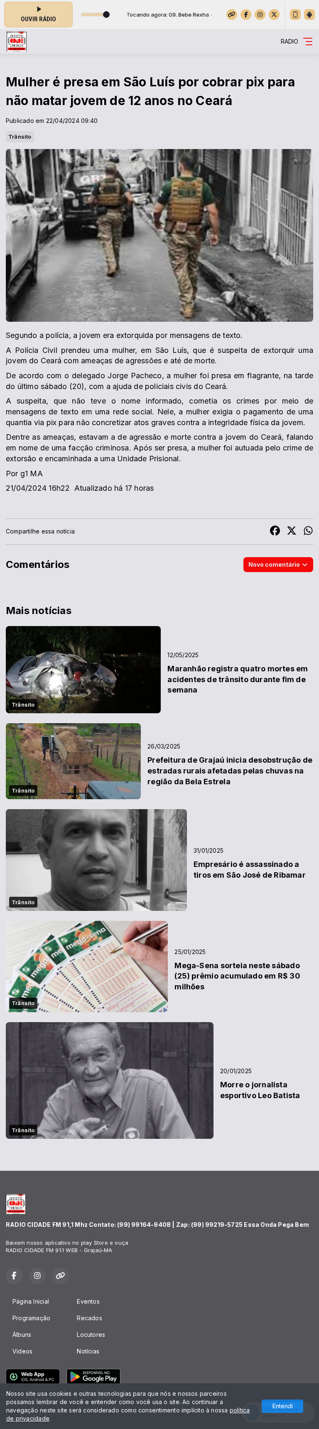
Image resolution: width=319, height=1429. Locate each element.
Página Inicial (30, 1301)
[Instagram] (260, 14)
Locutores (91, 1334)
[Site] (231, 14)
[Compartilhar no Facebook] (275, 532)
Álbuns (21, 1334)
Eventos (88, 1301)
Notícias (88, 1351)
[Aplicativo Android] (309, 14)
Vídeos (22, 1351)
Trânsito (20, 136)
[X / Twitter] (274, 14)
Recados (89, 1317)
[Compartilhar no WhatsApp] (308, 532)
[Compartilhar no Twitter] (292, 532)
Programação (31, 1317)
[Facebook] (245, 14)
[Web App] (295, 14)
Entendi (282, 1405)
